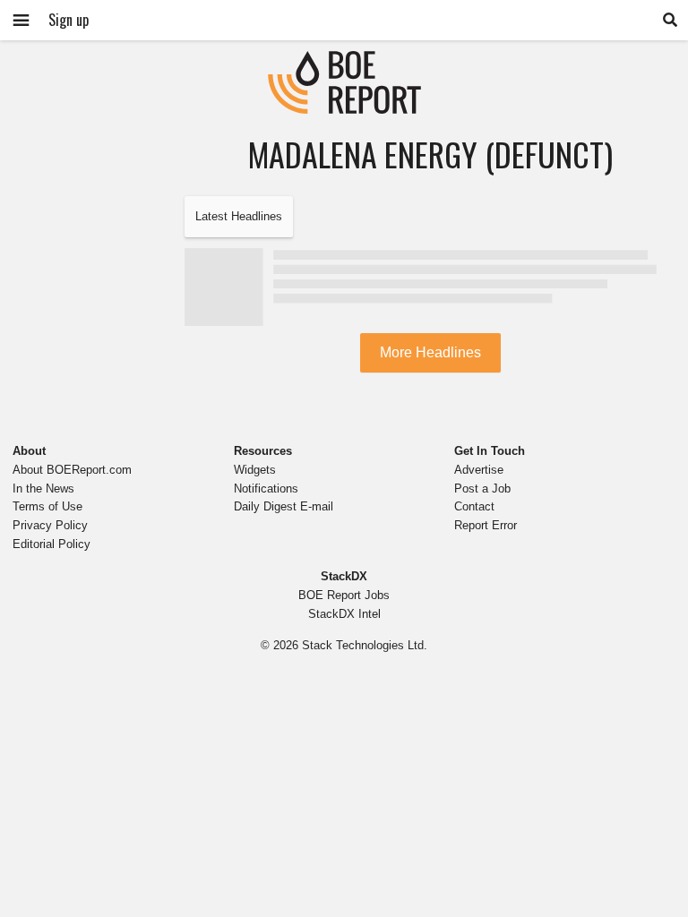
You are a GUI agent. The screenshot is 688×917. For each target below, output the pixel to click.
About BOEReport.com (72, 469)
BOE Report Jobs (344, 595)
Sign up (68, 19)
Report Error (485, 525)
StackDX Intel (344, 614)
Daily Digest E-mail (283, 506)
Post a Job (482, 488)
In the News (43, 488)
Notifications (266, 488)
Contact (474, 506)
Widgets (255, 469)
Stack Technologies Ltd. (364, 645)
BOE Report (344, 62)
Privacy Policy (50, 525)
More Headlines (430, 352)
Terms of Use (47, 506)
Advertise (478, 469)
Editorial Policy (51, 544)
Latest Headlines (238, 216)
